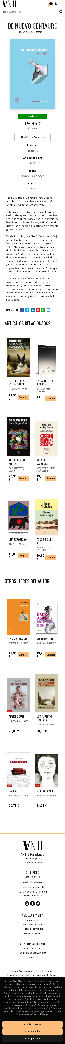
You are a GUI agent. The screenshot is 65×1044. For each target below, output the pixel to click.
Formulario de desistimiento (32, 953)
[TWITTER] (38, 903)
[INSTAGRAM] (27, 903)
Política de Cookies (32, 933)
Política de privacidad (32, 929)
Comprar (23, 397)
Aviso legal (32, 920)
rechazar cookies (32, 1031)
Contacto (32, 957)
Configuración (32, 1038)
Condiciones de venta (32, 924)
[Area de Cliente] (55, 3)
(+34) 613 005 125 (33, 877)
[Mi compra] (51, 3)
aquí (46, 1014)
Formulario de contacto (32, 887)
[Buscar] (61, 12)
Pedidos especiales (32, 948)
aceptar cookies (32, 1024)
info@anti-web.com (32, 882)
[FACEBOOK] (32, 903)
